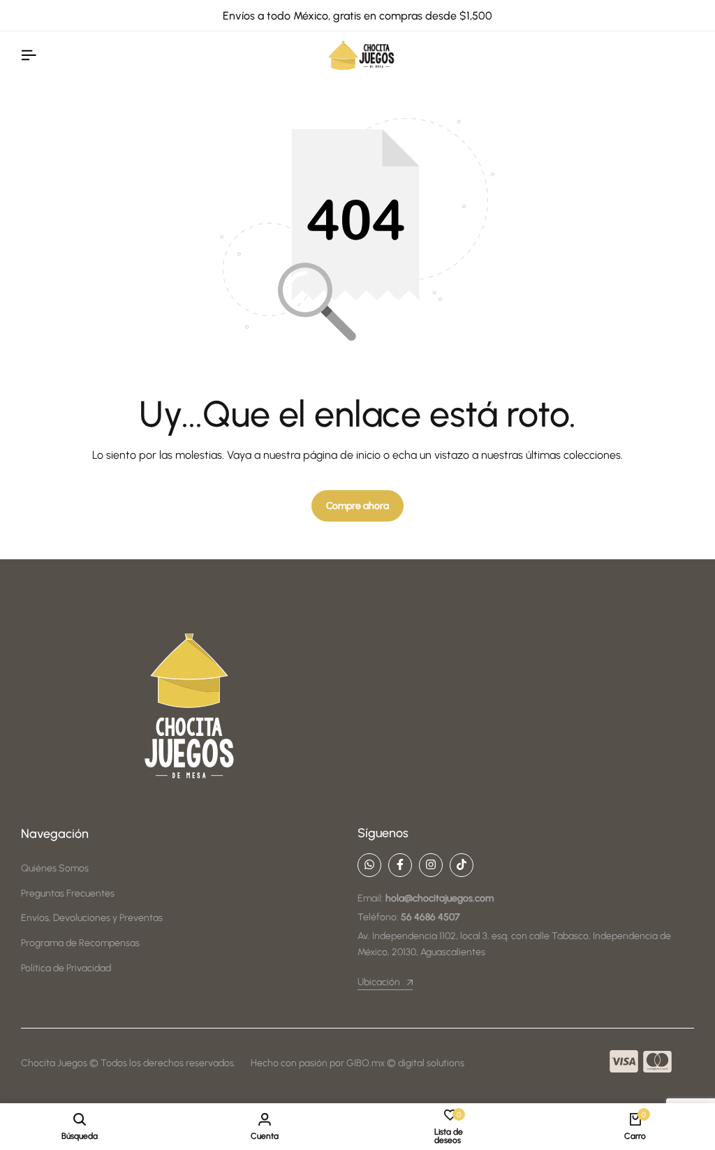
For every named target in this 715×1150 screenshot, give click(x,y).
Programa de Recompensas (80, 943)
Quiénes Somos (55, 868)
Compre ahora (357, 506)
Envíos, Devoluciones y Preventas (92, 918)
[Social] (369, 865)
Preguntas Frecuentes (68, 893)
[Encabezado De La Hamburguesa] (28, 55)
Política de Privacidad (66, 968)
